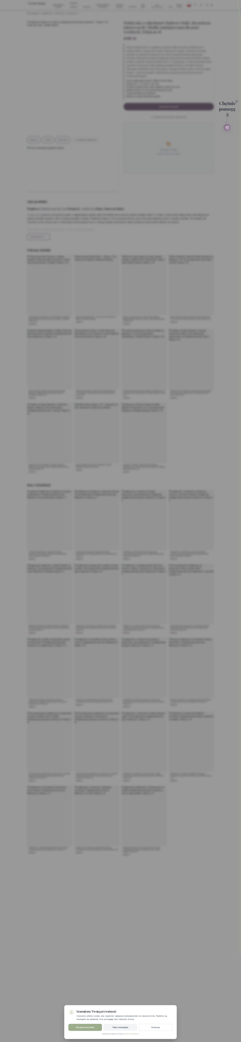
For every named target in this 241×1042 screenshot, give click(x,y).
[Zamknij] (237, 101)
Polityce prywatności (131, 1034)
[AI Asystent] (227, 127)
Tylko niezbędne (120, 1027)
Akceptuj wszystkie (85, 1027)
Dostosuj (155, 1027)
